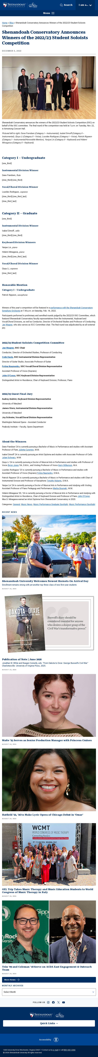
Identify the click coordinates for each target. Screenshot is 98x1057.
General (16, 504)
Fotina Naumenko (10, 366)
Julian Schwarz (9, 457)
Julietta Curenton (26, 450)
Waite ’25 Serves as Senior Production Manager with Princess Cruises (47, 740)
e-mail (55, 1050)
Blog (11, 23)
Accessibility (45, 1039)
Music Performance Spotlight (82, 504)
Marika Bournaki (60, 488)
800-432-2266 (69, 1050)
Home (4, 23)
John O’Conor (8, 375)
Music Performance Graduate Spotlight (50, 504)
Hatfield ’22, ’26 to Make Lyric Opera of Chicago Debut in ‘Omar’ (42, 814)
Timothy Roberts (54, 481)
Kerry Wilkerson (65, 465)
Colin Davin (7, 357)
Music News (26, 504)
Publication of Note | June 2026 (21, 659)
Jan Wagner (7, 325)
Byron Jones (13, 465)
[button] (66, 5)
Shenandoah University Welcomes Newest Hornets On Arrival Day (45, 581)
